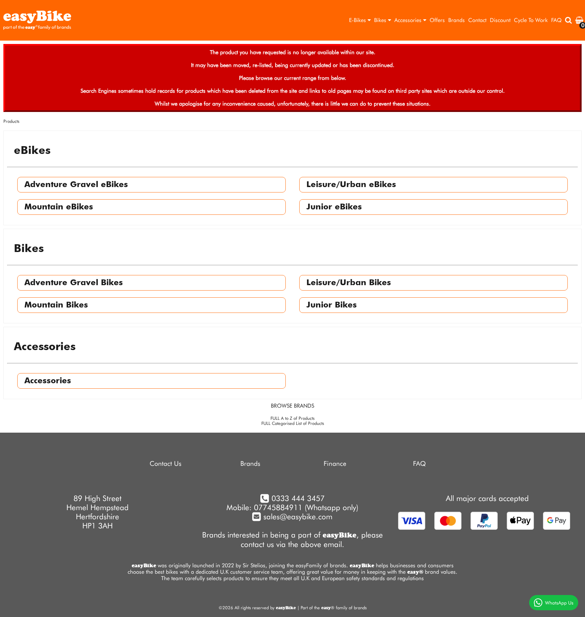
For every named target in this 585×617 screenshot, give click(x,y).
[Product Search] (568, 20)
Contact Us (165, 463)
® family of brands (344, 607)
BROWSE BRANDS (292, 406)
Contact (477, 20)
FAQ (556, 20)
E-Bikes (358, 20)
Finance (335, 463)
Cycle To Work (531, 20)
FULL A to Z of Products (292, 418)
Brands (456, 20)
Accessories (408, 20)
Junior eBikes (334, 207)
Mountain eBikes (58, 207)
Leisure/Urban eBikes (351, 185)
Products (11, 121)
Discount (500, 20)
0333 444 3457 (298, 498)
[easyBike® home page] (37, 20)
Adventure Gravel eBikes (76, 185)
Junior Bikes (331, 305)
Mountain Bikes (56, 305)
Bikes (381, 20)
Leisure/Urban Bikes (348, 283)
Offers (437, 20)
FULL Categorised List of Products (292, 423)
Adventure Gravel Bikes (73, 283)
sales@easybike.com (296, 516)
